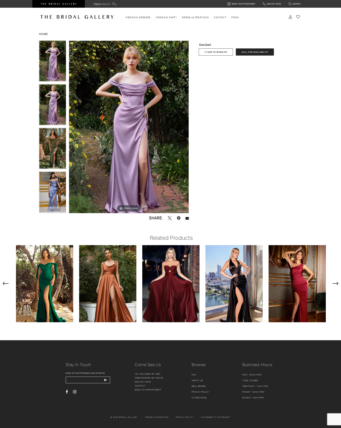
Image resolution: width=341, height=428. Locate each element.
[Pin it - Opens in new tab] (178, 218)
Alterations (199, 397)
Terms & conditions (157, 417)
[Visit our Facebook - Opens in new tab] (67, 391)
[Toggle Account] (290, 16)
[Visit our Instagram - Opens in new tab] (74, 391)
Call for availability (255, 52)
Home (43, 34)
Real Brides (199, 386)
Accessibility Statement (215, 417)
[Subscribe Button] (105, 380)
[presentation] (44, 283)
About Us (197, 380)
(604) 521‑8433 (143, 382)
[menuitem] (138, 17)
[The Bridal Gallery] (77, 17)
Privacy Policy (200, 392)
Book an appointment (148, 389)
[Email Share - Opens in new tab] (187, 218)
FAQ (194, 374)
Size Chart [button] (205, 44)
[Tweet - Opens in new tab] (170, 218)
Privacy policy (185, 417)
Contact (140, 386)
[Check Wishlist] (298, 16)
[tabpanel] (52, 62)
